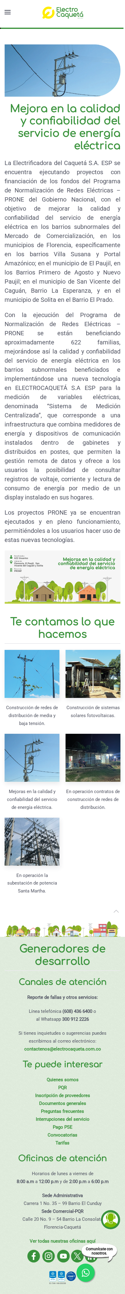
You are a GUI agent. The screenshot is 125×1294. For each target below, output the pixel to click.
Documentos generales (62, 1103)
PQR (62, 1087)
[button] (8, 12)
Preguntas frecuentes (62, 1111)
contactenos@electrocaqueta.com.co (62, 1049)
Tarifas (62, 1143)
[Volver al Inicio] (62, 12)
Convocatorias (62, 1135)
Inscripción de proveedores (62, 1095)
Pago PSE (63, 1127)
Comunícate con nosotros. (99, 1251)
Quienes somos (63, 1079)
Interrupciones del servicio (63, 1119)
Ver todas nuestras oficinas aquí (63, 1241)
